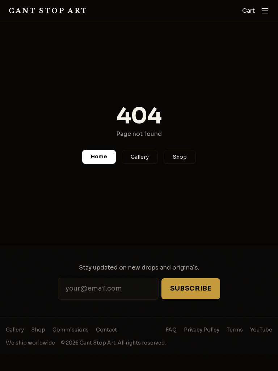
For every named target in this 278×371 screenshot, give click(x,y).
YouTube (261, 329)
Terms (235, 329)
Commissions (70, 329)
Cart (248, 10)
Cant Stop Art (48, 11)
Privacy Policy (201, 329)
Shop (180, 157)
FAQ (171, 329)
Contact (106, 329)
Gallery (140, 157)
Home (99, 156)
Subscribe (190, 288)
